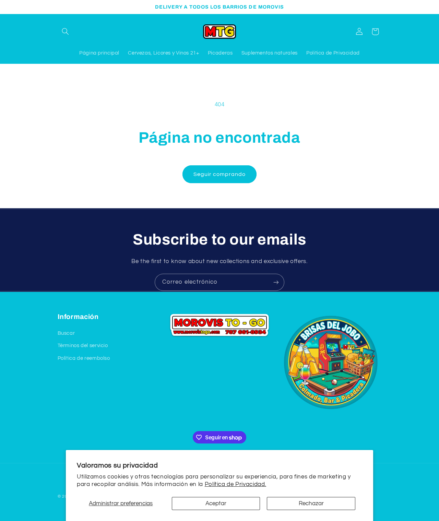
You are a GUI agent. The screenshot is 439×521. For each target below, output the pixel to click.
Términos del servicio (83, 345)
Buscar (66, 333)
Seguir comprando (219, 174)
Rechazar (311, 503)
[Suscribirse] (276, 282)
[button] (65, 31)
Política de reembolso (84, 358)
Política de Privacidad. (235, 484)
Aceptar (215, 503)
